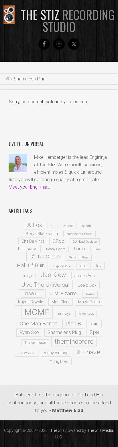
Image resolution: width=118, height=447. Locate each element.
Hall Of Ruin (31, 265)
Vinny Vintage (56, 353)
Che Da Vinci (32, 241)
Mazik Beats (89, 302)
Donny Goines (56, 249)
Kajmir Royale (30, 302)
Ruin (94, 324)
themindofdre (73, 341)
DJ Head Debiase (85, 242)
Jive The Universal (46, 284)
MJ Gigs (64, 314)
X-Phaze (88, 352)
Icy (98, 266)
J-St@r (27, 276)
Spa (94, 332)
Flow (97, 249)
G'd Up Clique (45, 257)
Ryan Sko (29, 332)
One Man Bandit (38, 324)
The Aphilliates (35, 343)
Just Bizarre (62, 293)
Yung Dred (59, 361)
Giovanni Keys (78, 257)
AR (53, 226)
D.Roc (58, 241)
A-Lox (34, 224)
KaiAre (90, 294)
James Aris (84, 275)
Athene (68, 226)
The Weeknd (26, 353)
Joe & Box (87, 285)
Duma (79, 248)
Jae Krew (53, 274)
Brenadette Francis (79, 234)
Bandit (86, 226)
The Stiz (68, 20)
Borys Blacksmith (42, 233)
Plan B (73, 324)
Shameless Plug (64, 332)
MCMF (37, 312)
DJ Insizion (28, 248)
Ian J (83, 266)
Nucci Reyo (86, 314)
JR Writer (32, 294)
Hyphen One (62, 266)
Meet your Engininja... (29, 187)
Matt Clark (61, 302)
